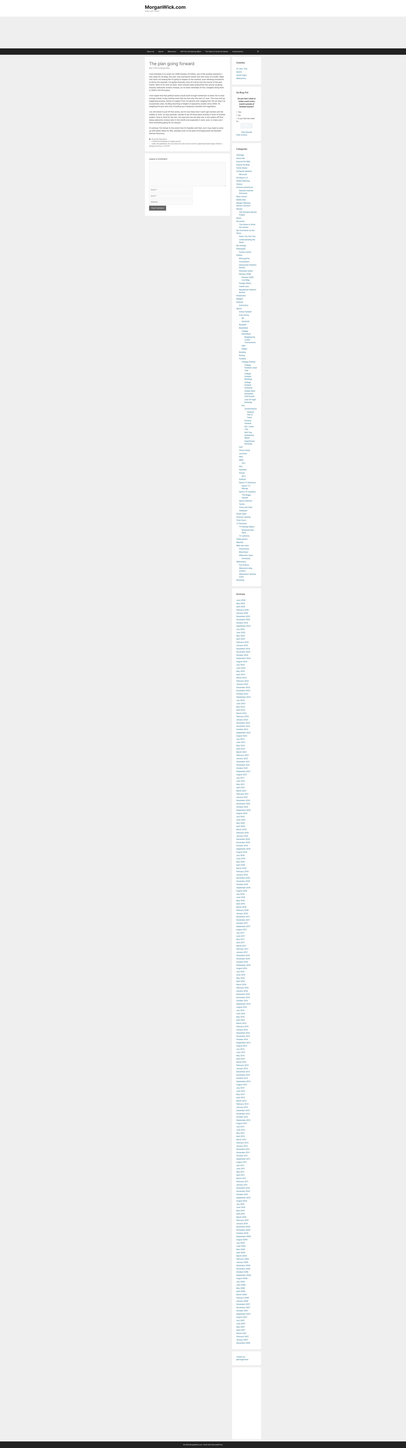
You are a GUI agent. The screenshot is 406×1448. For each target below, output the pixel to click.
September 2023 (243, 697)
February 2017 (242, 949)
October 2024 (242, 655)
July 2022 (240, 739)
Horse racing (244, 450)
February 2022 (242, 755)
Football (242, 359)
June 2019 (240, 858)
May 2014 (240, 1056)
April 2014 (240, 1059)
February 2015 (242, 1026)
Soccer (242, 473)
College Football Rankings (248, 376)
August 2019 (241, 852)
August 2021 (241, 775)
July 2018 (240, 894)
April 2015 (240, 1020)
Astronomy (243, 305)
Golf (241, 447)
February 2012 (242, 1143)
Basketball (243, 328)
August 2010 (241, 1201)
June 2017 (240, 936)
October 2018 (242, 884)
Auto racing (244, 315)
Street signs (241, 514)
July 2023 (240, 700)
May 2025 (240, 636)
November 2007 (243, 1307)
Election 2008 (245, 274)
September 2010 (243, 1198)
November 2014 (243, 1036)
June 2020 (240, 820)
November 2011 (243, 1152)
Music (238, 218)
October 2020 (242, 807)
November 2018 (243, 881)
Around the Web (243, 161)
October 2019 (242, 846)
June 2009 (241, 1246)
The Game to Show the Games (216, 52)
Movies (239, 209)
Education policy (246, 271)
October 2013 (242, 1078)
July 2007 (240, 1320)
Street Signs (241, 75)
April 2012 (240, 1136)
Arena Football (245, 312)
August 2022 (241, 736)
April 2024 (240, 674)
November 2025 (243, 619)
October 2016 (242, 962)
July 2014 (240, 1049)
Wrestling (240, 580)
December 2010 (243, 1188)
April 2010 (240, 1214)
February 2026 (242, 610)
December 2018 (243, 878)
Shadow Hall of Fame (250, 414)
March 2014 (241, 1062)
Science (239, 302)
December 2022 (243, 723)
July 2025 (240, 629)
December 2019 (243, 839)
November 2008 (243, 1269)
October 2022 (242, 729)
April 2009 (240, 1252)
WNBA (244, 349)
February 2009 (242, 1259)
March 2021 (241, 791)
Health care (244, 286)
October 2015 (242, 1001)
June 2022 (240, 742)
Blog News (163, 139)
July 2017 (240, 933)
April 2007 (240, 1330)
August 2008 (241, 1278)
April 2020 (240, 826)
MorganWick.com (165, 7)
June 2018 (240, 897)
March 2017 (241, 946)
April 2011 (240, 1175)
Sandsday (246, 558)
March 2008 (241, 1295)
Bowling (242, 352)
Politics (239, 255)
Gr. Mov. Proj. (242, 69)
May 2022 (240, 745)
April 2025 (240, 639)
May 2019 (240, 862)
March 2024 (241, 678)
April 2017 (240, 942)
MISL (241, 457)
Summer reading (243, 517)
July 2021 (240, 778)
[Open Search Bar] (258, 51)
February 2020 (242, 833)
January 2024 (242, 684)
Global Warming (243, 181)
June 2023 (240, 703)
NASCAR (245, 321)
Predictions (241, 296)
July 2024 (240, 665)
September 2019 (243, 849)
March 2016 (241, 984)
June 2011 (240, 1169)
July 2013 (240, 1088)
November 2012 (243, 1114)
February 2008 (242, 1298)
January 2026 (242, 613)
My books (240, 221)
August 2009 (241, 1240)
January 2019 (242, 875)
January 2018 (242, 913)
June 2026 (240, 600)
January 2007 (242, 1340)
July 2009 (240, 1243)
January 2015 (242, 1030)
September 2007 (243, 1314)
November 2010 (243, 1191)
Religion (239, 299)
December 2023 (243, 687)
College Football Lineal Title (250, 368)
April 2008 (240, 1291)
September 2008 (243, 1275)
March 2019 (241, 868)
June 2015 (240, 1013)
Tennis (242, 504)
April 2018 (240, 904)
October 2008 (242, 1272)
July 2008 (240, 1282)
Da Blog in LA (242, 178)
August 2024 (241, 662)
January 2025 (242, 645)
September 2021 (243, 771)
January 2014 (242, 1068)
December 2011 (243, 1149)
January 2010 (242, 1223)
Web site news (242, 545)
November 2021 (243, 765)
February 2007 (242, 1336)
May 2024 (240, 671)
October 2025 (242, 623)
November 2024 (243, 652)
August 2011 (241, 1162)
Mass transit (241, 196)
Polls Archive (241, 135)
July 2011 (240, 1165)
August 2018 (241, 891)
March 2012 (241, 1139)
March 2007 (241, 1333)
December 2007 (243, 1304)
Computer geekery (244, 171)
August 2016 (241, 968)
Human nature (245, 252)
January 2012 (242, 1146)
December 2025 (243, 616)
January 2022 (242, 758)
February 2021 (242, 794)
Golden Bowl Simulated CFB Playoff (249, 393)
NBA (244, 346)
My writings (241, 245)
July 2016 (240, 972)
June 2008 (240, 1285)
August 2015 (241, 1007)
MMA (241, 460)
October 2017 (242, 923)
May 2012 (240, 1133)
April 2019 (240, 865)
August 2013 (241, 1085)
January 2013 (242, 1107)
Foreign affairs (245, 283)
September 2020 (243, 810)
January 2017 (242, 952)
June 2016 (240, 975)
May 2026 (240, 603)
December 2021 (243, 762)
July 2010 (240, 1204)
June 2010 (240, 1207)
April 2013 (240, 1097)
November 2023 (243, 691)
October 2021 (242, 768)
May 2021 (240, 784)
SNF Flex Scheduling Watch (190, 52)
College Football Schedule (248, 385)
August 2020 (241, 813)
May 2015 (240, 1017)
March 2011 (241, 1178)
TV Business (241, 523)
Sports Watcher (245, 501)
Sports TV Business (247, 482)
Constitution (244, 262)
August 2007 (241, 1317)
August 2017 (241, 930)
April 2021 (240, 787)
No (239, 115)
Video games (242, 539)
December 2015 (243, 994)
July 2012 (240, 1127)
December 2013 (243, 1072)
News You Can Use (247, 236)
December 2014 (243, 1033)
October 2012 (242, 1117)
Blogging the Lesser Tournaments (250, 339)
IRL (243, 318)
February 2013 (242, 1104)
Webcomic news (246, 555)
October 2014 (242, 1039)
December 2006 (243, 1343)
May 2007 (240, 1327)
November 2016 (243, 959)
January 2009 (242, 1262)
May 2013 (240, 1094)
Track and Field (245, 507)
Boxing (242, 355)
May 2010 (240, 1211)
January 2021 (242, 797)
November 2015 (243, 997)
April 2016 (240, 981)
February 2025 (242, 642)
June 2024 (240, 668)
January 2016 (242, 991)
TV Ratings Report (247, 527)
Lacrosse (243, 453)
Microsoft (243, 174)
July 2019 (240, 855)
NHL (241, 466)
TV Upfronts (244, 536)
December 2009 (243, 1227)
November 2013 (243, 1075)
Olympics (243, 470)
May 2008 (240, 1288)
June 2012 (240, 1130)
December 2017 (243, 917)
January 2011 (242, 1185)
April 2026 (240, 607)
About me (150, 52)
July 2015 (240, 1010)
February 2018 (242, 910)
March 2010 (241, 1217)
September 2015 (243, 1004)
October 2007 (242, 1311)
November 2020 (243, 804)
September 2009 (243, 1236)
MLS (244, 476)
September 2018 (243, 888)
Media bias (241, 200)
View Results (246, 132)
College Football (248, 362)
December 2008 (243, 1265)
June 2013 (240, 1091)
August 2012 (241, 1123)
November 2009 (243, 1230)
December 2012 (243, 1110)
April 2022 (240, 749)
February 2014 (242, 1065)
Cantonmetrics (237, 52)
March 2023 (241, 713)
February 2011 (242, 1181)
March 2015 (241, 1023)
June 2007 (240, 1324)
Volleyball (243, 511)
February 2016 (242, 988)
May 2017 (240, 939)
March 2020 (241, 829)
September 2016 (243, 965)
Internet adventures (244, 187)
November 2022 (243, 726)
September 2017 (243, 926)
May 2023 (240, 707)
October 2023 (242, 694)
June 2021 (240, 781)
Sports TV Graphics (247, 492)
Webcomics (172, 52)
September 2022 (243, 733)
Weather (239, 542)
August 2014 (241, 1046)
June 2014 (240, 1052)
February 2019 (242, 871)
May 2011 (240, 1172)
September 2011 (243, 1159)
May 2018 (240, 901)
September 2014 (243, 1043)
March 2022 (241, 752)
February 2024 (242, 681)
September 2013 (243, 1081)
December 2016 (243, 955)
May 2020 (240, 823)
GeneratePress (217, 1445)
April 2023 (240, 710)
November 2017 (243, 920)
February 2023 (242, 716)
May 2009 (240, 1249)
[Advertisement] (203, 32)
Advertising (244, 549)
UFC (243, 463)
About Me (154, 139)
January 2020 (242, 836)
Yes (239, 112)
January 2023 (242, 720)
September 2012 (243, 1120)
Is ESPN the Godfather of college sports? (166, 141)
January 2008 (242, 1301)
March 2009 (241, 1256)
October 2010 (242, 1194)
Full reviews (244, 565)
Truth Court (241, 520)
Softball (242, 479)
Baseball (242, 325)
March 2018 (241, 907)
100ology (240, 155)
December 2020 (243, 800)
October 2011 (242, 1156)
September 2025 (243, 626)
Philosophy (241, 249)
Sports (160, 52)
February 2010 (242, 1220)
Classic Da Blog (242, 165)
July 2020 (240, 817)
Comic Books (241, 168)
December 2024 (243, 649)
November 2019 (243, 842)
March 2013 (241, 1101)
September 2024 (243, 658)
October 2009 (242, 1233)
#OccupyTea (244, 258)
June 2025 (240, 632)
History (239, 184)
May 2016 (240, 978)
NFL (243, 405)
